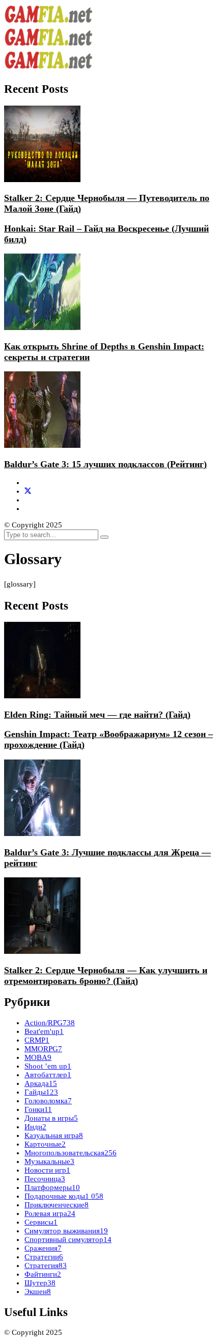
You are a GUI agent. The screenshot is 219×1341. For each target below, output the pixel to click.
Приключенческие (56, 1205)
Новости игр (47, 1170)
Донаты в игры (51, 1118)
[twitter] (27, 491)
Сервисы (41, 1222)
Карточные (45, 1144)
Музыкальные (49, 1161)
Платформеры (52, 1187)
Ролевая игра (49, 1213)
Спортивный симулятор (68, 1239)
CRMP (36, 1040)
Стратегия (45, 1265)
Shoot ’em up (47, 1066)
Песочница (44, 1179)
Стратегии (43, 1257)
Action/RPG (49, 1023)
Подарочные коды (63, 1196)
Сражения (43, 1248)
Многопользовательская (70, 1153)
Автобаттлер (47, 1075)
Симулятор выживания (66, 1231)
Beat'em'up (44, 1031)
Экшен (37, 1291)
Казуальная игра (53, 1135)
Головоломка (48, 1101)
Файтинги (42, 1274)
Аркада (40, 1083)
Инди (35, 1127)
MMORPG (43, 1049)
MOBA (37, 1057)
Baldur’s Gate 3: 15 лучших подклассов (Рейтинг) (105, 464)
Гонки (38, 1109)
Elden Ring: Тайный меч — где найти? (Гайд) (97, 715)
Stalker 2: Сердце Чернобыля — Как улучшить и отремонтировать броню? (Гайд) (105, 975)
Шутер (40, 1283)
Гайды (41, 1092)
